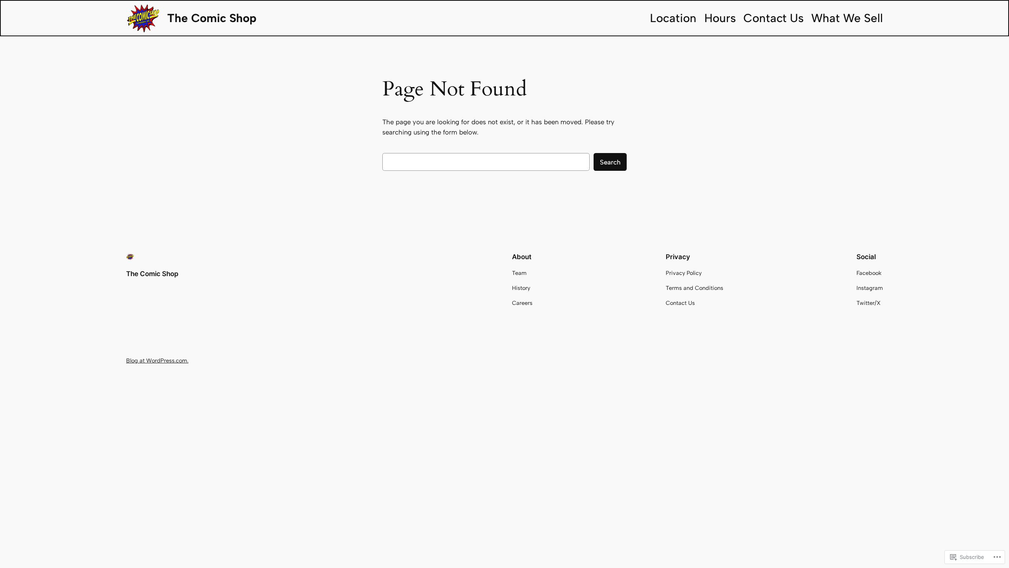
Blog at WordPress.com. (157, 360)
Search (610, 162)
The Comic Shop (212, 18)
